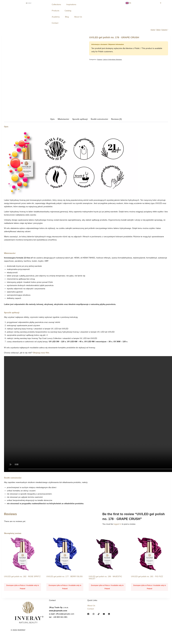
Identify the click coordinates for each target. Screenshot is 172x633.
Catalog (68, 11)
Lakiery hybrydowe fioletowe (112, 59)
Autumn (99, 59)
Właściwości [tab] (63, 119)
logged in (117, 524)
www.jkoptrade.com (58, 611)
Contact (55, 23)
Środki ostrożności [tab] (99, 119)
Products (55, 11)
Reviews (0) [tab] (116, 119)
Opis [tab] (52, 119)
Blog (67, 17)
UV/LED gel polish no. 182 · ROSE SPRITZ (22, 576)
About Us (78, 17)
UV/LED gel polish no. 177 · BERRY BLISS (64, 576)
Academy (56, 17)
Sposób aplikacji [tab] (80, 119)
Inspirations (71, 4)
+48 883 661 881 (60, 617)
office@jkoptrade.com (65, 614)
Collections (56, 4)
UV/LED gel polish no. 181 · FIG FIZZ (147, 576)
